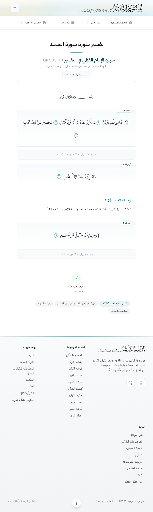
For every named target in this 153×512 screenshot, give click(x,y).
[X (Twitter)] (131, 383)
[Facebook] (141, 383)
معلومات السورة (119, 311)
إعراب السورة (44, 303)
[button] (93, 22)
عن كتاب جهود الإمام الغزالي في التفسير (76, 303)
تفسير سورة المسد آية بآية (115, 303)
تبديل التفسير (76, 75)
